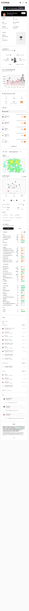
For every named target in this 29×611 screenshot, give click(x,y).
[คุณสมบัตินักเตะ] (14, 50)
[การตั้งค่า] (26, 2)
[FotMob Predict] (14, 8)
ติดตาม (23, 13)
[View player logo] (4, 14)
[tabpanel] (14, 356)
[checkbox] (22, 176)
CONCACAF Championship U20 (14, 418)
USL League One (11, 402)
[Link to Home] (5, 2)
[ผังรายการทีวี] (20, 2)
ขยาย (14, 437)
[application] (14, 81)
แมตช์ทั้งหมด (13, 146)
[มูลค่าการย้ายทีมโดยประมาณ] (14, 69)
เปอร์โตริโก (17, 22)
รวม (8, 228)
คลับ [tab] (3, 321)
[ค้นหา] (23, 2)
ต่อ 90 (19, 228)
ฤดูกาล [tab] (6, 321)
